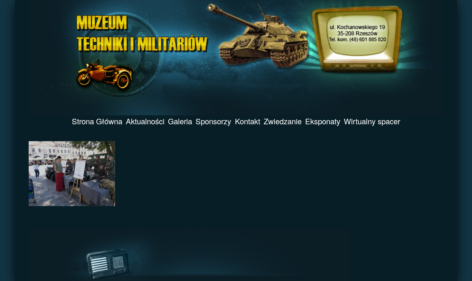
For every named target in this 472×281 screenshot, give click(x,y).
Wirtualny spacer (372, 121)
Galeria (180, 121)
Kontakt (247, 121)
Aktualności (145, 121)
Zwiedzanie (283, 121)
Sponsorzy (213, 121)
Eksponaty (322, 121)
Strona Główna (97, 121)
